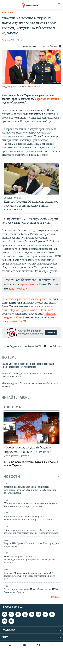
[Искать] (52, 645)
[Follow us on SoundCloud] (45, 614)
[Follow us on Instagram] (25, 614)
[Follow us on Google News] (31, 614)
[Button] (29, 47)
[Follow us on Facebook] (4, 614)
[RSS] (52, 614)
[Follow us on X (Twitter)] (11, 614)
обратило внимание (47, 99)
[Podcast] (4, 621)
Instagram (7, 317)
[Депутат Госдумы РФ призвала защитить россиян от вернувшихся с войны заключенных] (31, 179)
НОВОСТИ (12, 477)
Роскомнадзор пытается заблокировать (25, 299)
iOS (11, 289)
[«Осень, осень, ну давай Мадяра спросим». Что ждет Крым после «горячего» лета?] (31, 428)
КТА (24, 645)
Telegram (49, 314)
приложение (29, 284)
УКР (38, 645)
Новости (7, 12)
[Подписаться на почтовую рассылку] (11, 621)
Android (21, 289)
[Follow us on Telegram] (38, 614)
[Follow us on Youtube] (18, 614)
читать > (50, 332)
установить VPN (16, 321)
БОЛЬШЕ (55, 597)
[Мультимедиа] (10, 645)
